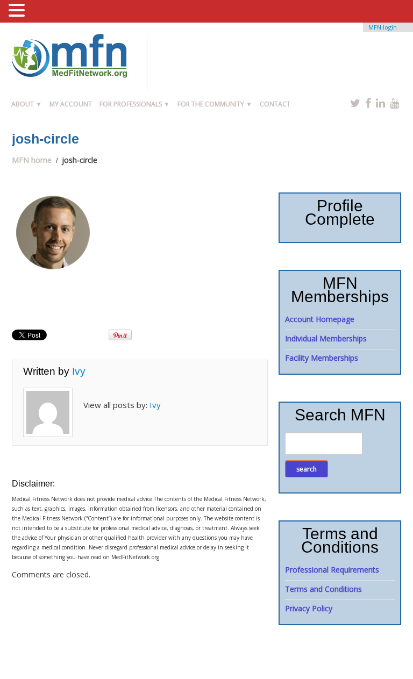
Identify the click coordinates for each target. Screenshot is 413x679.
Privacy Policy (308, 608)
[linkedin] (380, 103)
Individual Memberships (326, 338)
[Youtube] (394, 103)
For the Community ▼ (214, 104)
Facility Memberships (321, 358)
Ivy (79, 371)
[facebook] (368, 103)
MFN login (382, 27)
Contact (275, 104)
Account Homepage (319, 319)
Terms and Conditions (323, 589)
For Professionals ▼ (134, 104)
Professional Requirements (332, 569)
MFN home (32, 160)
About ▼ (26, 104)
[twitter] (355, 103)
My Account (70, 104)
